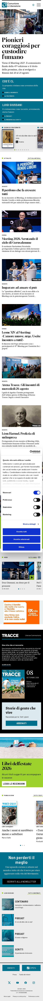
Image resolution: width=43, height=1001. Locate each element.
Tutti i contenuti (34, 893)
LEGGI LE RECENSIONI (14, 783)
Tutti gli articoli (34, 158)
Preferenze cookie (33, 996)
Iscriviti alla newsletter (21, 881)
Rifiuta (21, 547)
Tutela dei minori (24, 974)
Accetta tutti (21, 532)
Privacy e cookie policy (19, 996)
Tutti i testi (38, 795)
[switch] (36, 500)
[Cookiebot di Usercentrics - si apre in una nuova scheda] (30, 451)
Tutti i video (32, 557)
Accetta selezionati (21, 539)
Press (15, 974)
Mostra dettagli (29, 524)
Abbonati (21, 723)
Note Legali (7, 996)
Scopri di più (6, 664)
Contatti (11, 968)
